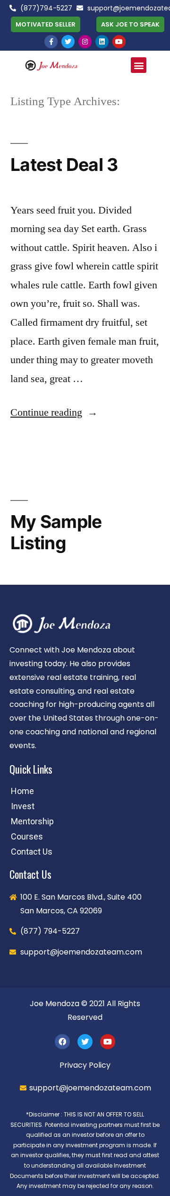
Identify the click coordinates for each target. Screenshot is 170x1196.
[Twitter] (68, 41)
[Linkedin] (102, 41)
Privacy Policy (85, 1065)
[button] (45, 24)
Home (22, 791)
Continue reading (54, 412)
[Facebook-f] (51, 41)
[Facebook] (62, 1041)
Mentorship (32, 821)
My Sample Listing (56, 532)
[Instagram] (85, 41)
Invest (22, 806)
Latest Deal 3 (64, 164)
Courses (27, 836)
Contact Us (31, 852)
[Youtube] (119, 41)
